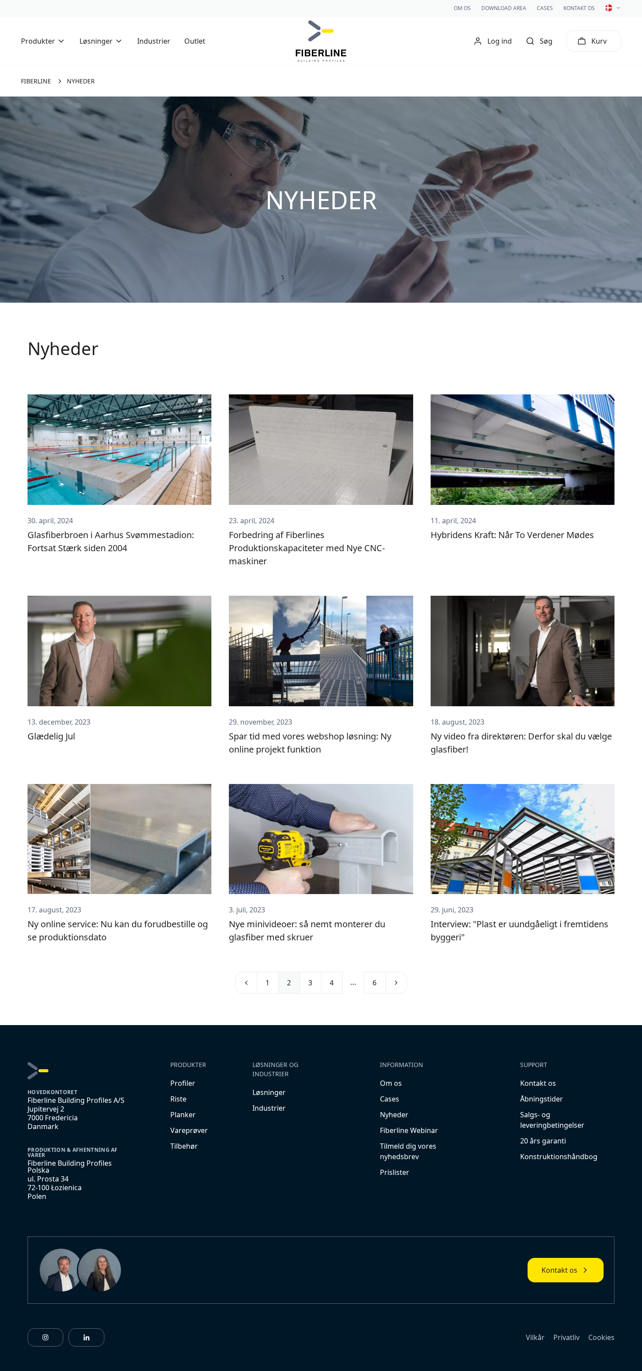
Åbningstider (541, 1099)
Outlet (194, 41)
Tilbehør (184, 1146)
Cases (545, 8)
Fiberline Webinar (409, 1130)
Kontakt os (579, 8)
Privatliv (566, 1337)
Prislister (394, 1172)
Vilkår (535, 1337)
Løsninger (269, 1092)
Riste (178, 1099)
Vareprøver (189, 1130)
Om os (462, 8)
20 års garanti (543, 1141)
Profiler (182, 1083)
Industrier (153, 41)
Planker (183, 1114)
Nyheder (394, 1114)
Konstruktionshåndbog (558, 1156)
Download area (503, 8)
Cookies (601, 1337)
